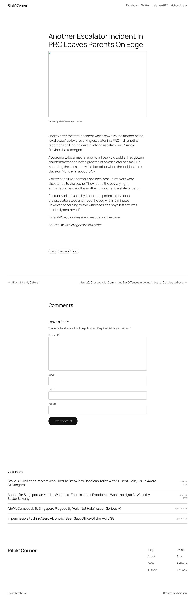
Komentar (77, 121)
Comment (53, 335)
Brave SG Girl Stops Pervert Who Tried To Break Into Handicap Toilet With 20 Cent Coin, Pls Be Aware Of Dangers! (82, 483)
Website (52, 403)
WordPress (182, 592)
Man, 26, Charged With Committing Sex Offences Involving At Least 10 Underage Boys (131, 282)
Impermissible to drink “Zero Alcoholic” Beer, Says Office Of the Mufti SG (61, 518)
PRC (75, 251)
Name (51, 374)
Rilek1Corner (17, 5)
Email (51, 389)
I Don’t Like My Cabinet (25, 282)
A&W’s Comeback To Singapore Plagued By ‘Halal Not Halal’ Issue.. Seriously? (65, 508)
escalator (64, 251)
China (53, 251)
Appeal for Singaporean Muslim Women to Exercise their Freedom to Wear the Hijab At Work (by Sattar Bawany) (79, 496)
